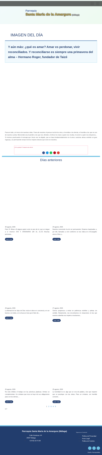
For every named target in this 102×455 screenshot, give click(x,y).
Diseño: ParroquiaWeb (94, 452)
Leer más (9, 239)
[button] (97, 3)
